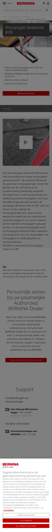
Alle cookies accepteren (26, 526)
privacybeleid (8, 510)
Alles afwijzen (26, 520)
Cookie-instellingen (26, 515)
